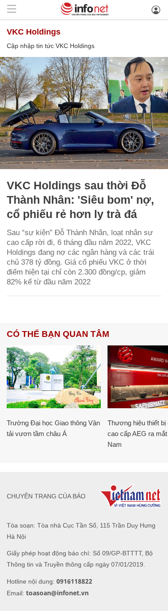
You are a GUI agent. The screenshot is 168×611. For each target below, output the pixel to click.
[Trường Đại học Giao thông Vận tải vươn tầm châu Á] (54, 376)
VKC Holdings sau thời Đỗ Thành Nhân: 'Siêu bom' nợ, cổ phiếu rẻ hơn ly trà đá (80, 199)
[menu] (12, 9)
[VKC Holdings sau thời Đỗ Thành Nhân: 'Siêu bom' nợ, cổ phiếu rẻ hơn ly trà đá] (84, 113)
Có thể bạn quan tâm (58, 334)
